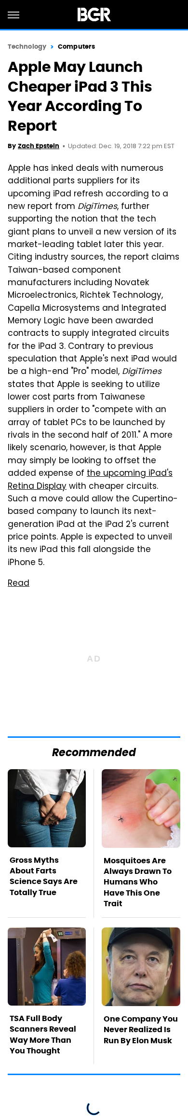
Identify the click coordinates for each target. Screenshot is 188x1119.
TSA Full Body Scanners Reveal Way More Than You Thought (43, 1034)
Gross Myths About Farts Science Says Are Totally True (44, 876)
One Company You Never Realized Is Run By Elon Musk (141, 1030)
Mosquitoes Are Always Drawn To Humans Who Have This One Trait (138, 882)
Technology (27, 46)
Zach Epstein (38, 146)
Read (18, 584)
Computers (76, 46)
